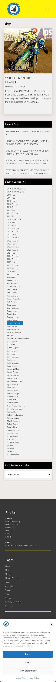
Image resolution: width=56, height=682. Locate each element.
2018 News (11, 201)
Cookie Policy (21, 678)
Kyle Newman (12, 384)
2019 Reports (12, 216)
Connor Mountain (14, 299)
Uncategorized (13, 454)
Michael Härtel (13, 390)
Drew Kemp (12, 326)
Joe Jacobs (11, 360)
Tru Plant (10, 448)
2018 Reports (12, 207)
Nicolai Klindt (12, 402)
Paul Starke (11, 412)
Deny (28, 662)
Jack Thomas (12, 341)
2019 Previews (13, 213)
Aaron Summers (13, 274)
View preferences (28, 670)
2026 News (11, 271)
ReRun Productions (15, 415)
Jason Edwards (13, 357)
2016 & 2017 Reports (16, 192)
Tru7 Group (12, 451)
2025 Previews (13, 265)
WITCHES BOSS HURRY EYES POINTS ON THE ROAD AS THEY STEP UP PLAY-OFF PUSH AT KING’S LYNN (27, 162)
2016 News (11, 195)
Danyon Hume (13, 317)
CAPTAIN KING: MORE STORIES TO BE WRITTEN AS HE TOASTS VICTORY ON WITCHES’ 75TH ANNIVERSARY (27, 171)
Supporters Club (13, 430)
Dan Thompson (13, 308)
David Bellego (12, 320)
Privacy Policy (33, 678)
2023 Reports (12, 250)
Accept (28, 654)
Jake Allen (11, 344)
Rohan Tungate (13, 424)
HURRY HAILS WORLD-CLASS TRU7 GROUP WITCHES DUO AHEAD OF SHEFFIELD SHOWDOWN (27, 142)
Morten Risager (13, 393)
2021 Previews (13, 228)
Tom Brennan (12, 436)
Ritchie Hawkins (13, 421)
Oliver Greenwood (14, 409)
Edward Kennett (13, 329)
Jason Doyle (12, 354)
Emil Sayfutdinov (14, 332)
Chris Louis (11, 292)
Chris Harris (12, 289)
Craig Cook (11, 305)
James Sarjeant (13, 347)
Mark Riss (11, 387)
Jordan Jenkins (13, 369)
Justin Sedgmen (13, 375)
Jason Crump (12, 351)
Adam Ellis (11, 277)
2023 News (11, 244)
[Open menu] (47, 9)
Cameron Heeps (13, 286)
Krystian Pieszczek (14, 381)
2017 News (11, 198)
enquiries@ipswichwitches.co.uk (24, 545)
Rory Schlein (12, 427)
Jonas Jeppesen (13, 366)
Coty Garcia (11, 302)
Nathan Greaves (13, 396)
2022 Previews (13, 237)
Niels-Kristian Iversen (16, 406)
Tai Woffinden (12, 433)
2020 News (11, 222)
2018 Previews (13, 204)
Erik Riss (10, 335)
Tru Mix (10, 445)
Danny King (11, 314)
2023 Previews (13, 247)
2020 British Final (14, 219)
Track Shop (11, 439)
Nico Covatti (12, 399)
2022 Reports (12, 241)
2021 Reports (12, 231)
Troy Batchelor (13, 442)
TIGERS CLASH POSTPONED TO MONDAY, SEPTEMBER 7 (27, 133)
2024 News (11, 253)
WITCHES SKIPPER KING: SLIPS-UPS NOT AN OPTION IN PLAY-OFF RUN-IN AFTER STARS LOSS (27, 152)
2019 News (11, 210)
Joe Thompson (13, 363)
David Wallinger (15, 323)
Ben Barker (11, 283)
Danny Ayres (12, 311)
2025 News (11, 262)
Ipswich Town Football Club (18, 338)
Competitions (12, 296)
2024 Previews (13, 256)
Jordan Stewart (13, 372)
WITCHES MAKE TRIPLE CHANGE (20, 80)
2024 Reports (12, 259)
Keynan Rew (12, 378)
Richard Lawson (13, 418)
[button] (51, 624)
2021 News (11, 225)
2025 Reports (12, 268)
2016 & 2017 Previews (16, 189)
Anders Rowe (12, 280)
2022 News (11, 234)
